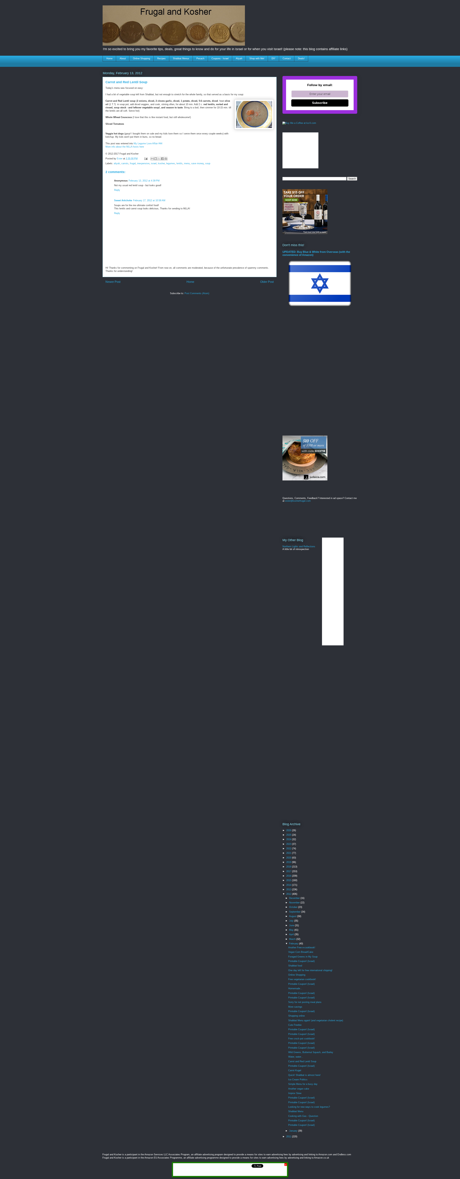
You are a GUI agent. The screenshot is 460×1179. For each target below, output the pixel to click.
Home (109, 58)
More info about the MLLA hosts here (124, 146)
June (292, 925)
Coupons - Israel (220, 58)
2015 (289, 880)
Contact (287, 58)
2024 (289, 839)
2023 (289, 844)
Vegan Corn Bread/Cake (300, 952)
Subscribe (320, 103)
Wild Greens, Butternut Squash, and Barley (310, 1052)
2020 (289, 857)
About (123, 58)
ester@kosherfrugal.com (298, 500)
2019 (289, 862)
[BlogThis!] (155, 158)
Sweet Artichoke (123, 200)
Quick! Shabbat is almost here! (304, 1075)
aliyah (117, 163)
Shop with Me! (256, 58)
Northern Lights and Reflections (298, 546)
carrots (124, 163)
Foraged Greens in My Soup (303, 956)
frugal (133, 163)
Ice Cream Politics (297, 1079)
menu (187, 163)
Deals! (301, 58)
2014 (289, 885)
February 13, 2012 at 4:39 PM (144, 180)
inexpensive (143, 163)
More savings (295, 1006)
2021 (289, 853)
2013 (289, 889)
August (293, 916)
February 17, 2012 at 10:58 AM (149, 200)
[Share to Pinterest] (166, 158)
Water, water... (295, 1056)
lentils (179, 163)
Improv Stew (294, 1093)
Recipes (161, 58)
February (294, 943)
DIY (273, 58)
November (294, 902)
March (292, 939)
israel (154, 163)
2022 (289, 848)
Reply (117, 190)
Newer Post (112, 281)
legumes (170, 163)
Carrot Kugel (294, 1070)
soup (207, 163)
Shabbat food (295, 965)
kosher (161, 163)
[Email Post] (145, 158)
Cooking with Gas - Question (303, 1116)
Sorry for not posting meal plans (304, 1002)
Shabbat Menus (181, 58)
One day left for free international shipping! (310, 970)
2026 (289, 830)
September (295, 911)
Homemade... (295, 988)
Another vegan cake (298, 1088)
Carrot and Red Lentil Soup (302, 1061)
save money (197, 163)
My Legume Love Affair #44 (148, 143)
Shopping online (296, 1015)
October (293, 907)
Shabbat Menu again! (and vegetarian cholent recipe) (315, 1020)
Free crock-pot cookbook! (301, 1038)
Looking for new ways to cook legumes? (309, 1107)
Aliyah (239, 58)
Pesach (200, 58)
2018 (289, 866)
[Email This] (152, 158)
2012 (289, 894)
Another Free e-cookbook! (301, 947)
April (292, 934)
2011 (289, 1136)
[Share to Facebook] (162, 158)
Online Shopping (141, 58)
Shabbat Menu (295, 1111)
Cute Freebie (295, 1025)
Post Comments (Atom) (197, 293)
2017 (289, 871)
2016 (289, 875)
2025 (289, 834)
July (291, 920)
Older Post (267, 281)
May (291, 930)
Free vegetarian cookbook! (302, 979)
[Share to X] (159, 158)
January (293, 1130)
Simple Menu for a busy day (303, 1084)
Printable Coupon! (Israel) (301, 961)
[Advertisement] (168, 308)
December (294, 898)
